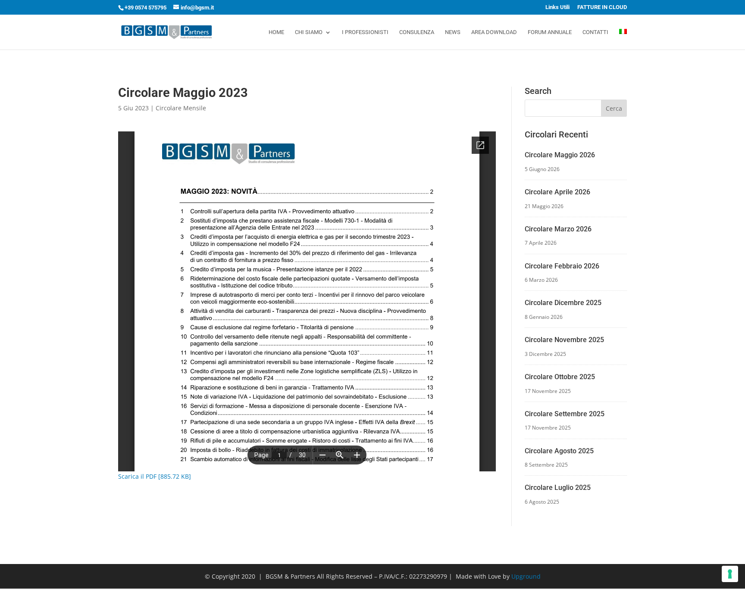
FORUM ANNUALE (550, 32)
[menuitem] (623, 39)
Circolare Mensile (181, 108)
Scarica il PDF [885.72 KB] (154, 476)
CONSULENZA (416, 32)
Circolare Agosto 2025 (559, 451)
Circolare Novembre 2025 (564, 340)
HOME (276, 32)
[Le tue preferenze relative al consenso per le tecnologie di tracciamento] (730, 574)
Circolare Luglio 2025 (558, 487)
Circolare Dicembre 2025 (563, 303)
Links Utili (557, 7)
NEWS (452, 32)
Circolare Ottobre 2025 (560, 377)
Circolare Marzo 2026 (558, 229)
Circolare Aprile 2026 (557, 192)
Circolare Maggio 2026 (560, 155)
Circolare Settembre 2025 (564, 414)
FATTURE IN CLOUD (602, 7)
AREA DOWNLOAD (494, 32)
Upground (526, 576)
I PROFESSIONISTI (365, 32)
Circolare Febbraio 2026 (562, 266)
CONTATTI (595, 32)
